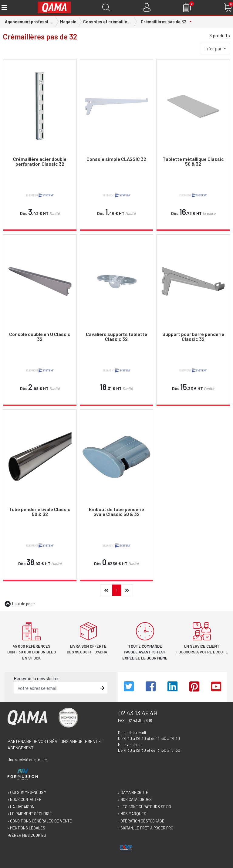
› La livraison (21, 806)
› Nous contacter (25, 799)
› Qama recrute (133, 792)
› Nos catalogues (135, 799)
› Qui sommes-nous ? (27, 792)
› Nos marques (132, 813)
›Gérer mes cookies (27, 835)
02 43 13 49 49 (137, 713)
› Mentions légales (26, 828)
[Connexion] (146, 7)
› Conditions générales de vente (40, 821)
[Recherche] (106, 7)
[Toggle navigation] (4, 7)
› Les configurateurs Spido (144, 806)
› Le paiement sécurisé (30, 813)
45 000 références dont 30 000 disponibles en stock (31, 652)
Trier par (213, 48)
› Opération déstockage (141, 821)
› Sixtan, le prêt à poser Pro (145, 828)
